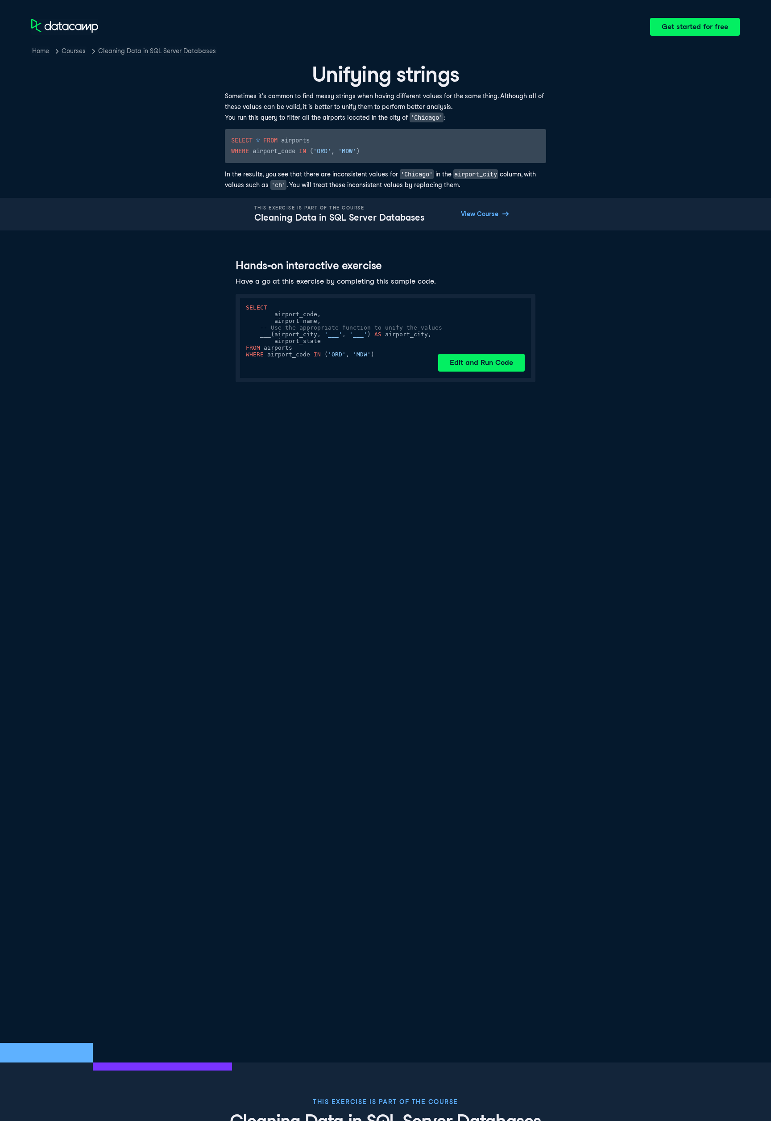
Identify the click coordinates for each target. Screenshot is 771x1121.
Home (40, 50)
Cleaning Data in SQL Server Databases (157, 50)
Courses (74, 50)
